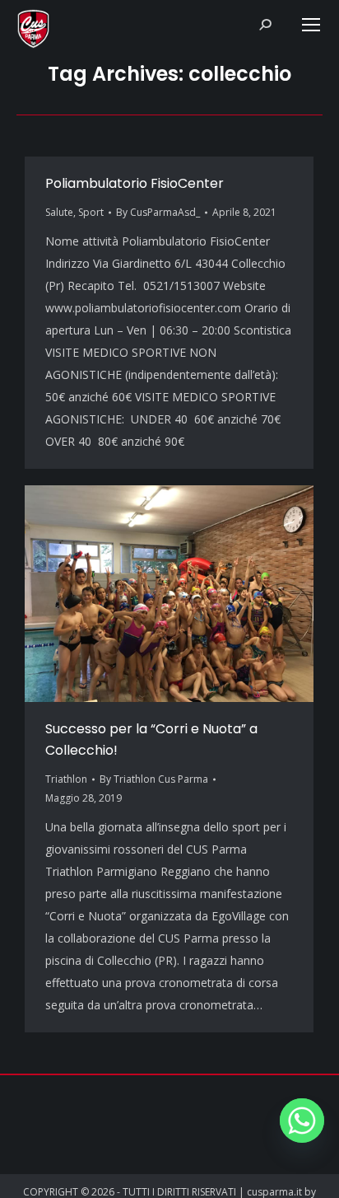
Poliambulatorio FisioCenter (134, 183)
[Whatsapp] (302, 1120)
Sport (91, 212)
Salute (59, 212)
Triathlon (66, 779)
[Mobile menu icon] (311, 24)
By (158, 212)
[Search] (265, 24)
